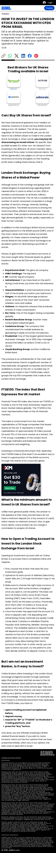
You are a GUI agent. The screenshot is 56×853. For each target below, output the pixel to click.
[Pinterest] (36, 56)
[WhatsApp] (10, 56)
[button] (42, 105)
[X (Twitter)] (16, 56)
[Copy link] (3, 56)
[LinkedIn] (23, 56)
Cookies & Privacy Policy (11, 758)
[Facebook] (30, 56)
